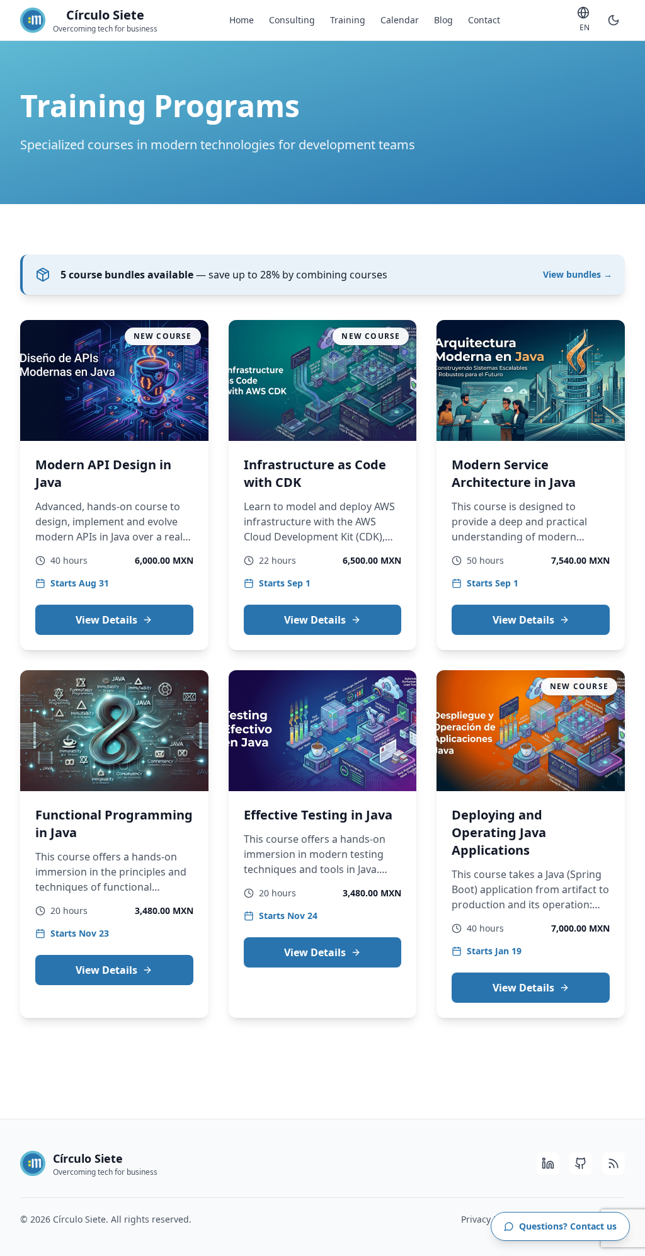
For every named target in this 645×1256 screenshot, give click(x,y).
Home (241, 20)
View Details (106, 620)
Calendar (399, 20)
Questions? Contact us (568, 1226)
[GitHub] (580, 1163)
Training (347, 20)
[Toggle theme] (613, 20)
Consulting (292, 20)
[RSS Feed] (613, 1163)
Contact (484, 20)
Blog (443, 20)
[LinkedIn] (548, 1163)
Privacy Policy (489, 1219)
